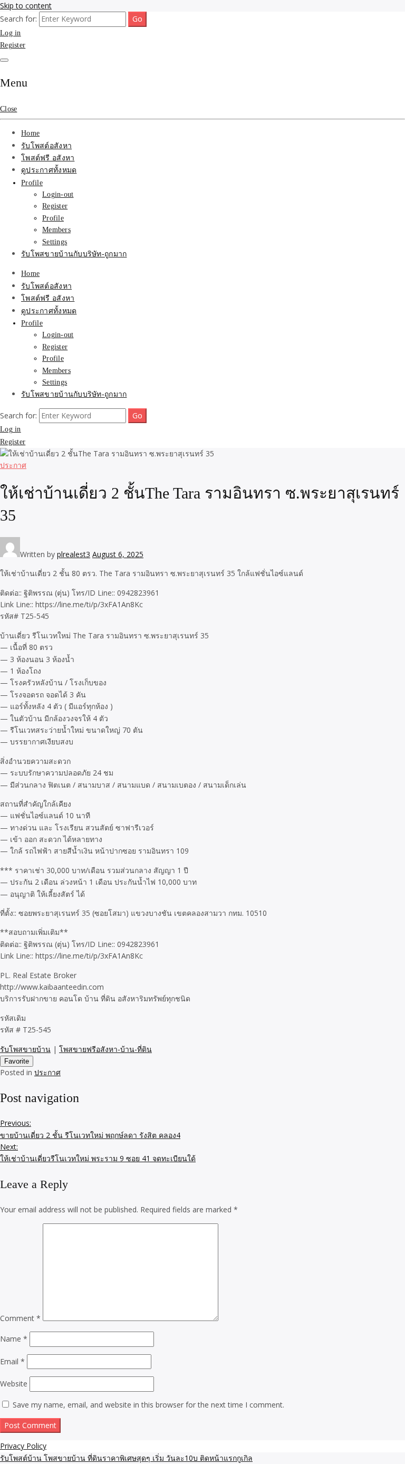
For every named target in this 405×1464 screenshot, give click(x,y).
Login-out (58, 194)
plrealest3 (73, 554)
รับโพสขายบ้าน (25, 1049)
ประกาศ (13, 465)
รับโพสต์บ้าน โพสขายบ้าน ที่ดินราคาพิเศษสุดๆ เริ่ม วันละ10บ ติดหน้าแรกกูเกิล (126, 1458)
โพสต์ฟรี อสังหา (47, 158)
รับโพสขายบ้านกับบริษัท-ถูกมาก (74, 254)
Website (13, 1384)
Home (30, 133)
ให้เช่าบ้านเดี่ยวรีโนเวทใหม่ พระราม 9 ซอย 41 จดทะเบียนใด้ (98, 1152)
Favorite (16, 1061)
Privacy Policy (23, 1446)
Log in (10, 33)
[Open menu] (4, 60)
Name (13, 1339)
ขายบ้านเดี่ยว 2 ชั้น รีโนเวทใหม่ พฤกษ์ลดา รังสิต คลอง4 (90, 1129)
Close (8, 109)
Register (12, 45)
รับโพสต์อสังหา (46, 146)
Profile (32, 183)
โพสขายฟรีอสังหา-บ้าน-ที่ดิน (105, 1049)
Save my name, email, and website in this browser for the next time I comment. (148, 1405)
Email (12, 1361)
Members (56, 230)
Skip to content (26, 6)
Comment (20, 1318)
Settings (54, 242)
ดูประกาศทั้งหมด (48, 170)
